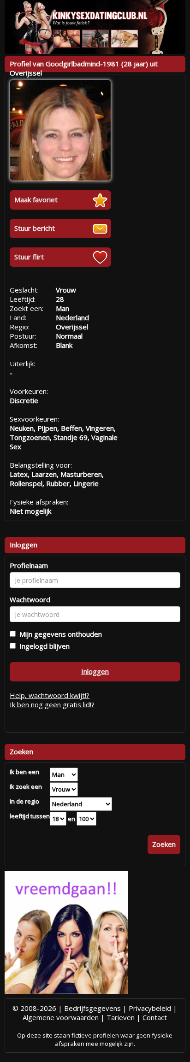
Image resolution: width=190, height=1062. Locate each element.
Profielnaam (29, 565)
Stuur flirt (29, 256)
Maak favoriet (36, 199)
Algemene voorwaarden (61, 1017)
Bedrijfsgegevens (92, 1008)
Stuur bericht (34, 228)
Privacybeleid (150, 1008)
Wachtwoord (30, 599)
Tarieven (121, 1017)
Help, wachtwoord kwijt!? (49, 695)
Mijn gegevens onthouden (59, 634)
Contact (154, 1017)
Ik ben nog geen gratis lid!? (52, 704)
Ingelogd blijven (43, 646)
